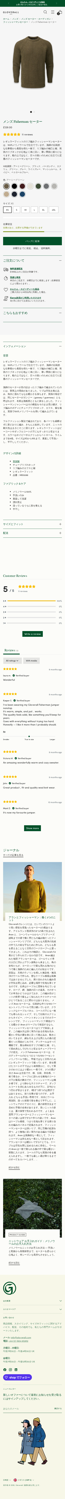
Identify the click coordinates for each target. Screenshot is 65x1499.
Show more (32, 828)
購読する (58, 1408)
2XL (53, 209)
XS (7, 209)
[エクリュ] (30, 186)
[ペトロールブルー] (22, 194)
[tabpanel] (32, 746)
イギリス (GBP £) (25, 1480)
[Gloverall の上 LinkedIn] (16, 1370)
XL (43, 209)
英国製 (16, 461)
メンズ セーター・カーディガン (36, 18)
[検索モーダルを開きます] (45, 12)
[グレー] (46, 186)
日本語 (5, 1480)
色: (13, 179)
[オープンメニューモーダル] (52, 12)
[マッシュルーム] (6, 194)
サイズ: (8, 203)
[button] (31, 112)
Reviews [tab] (11, 650)
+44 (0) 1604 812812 (18, 1340)
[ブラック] (14, 186)
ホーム (6, 18)
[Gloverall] (11, 13)
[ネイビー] (14, 194)
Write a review (32, 634)
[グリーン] (38, 186)
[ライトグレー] (54, 186)
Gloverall (19, 1485)
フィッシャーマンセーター (15, 21)
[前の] (8, 3)
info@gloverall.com (21, 1337)
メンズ (15, 18)
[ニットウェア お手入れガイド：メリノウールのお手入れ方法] (32, 1208)
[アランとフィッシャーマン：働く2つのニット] (32, 891)
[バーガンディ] (22, 186)
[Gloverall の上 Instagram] (11, 1370)
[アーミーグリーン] (6, 186)
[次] (56, 3)
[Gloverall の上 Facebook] (5, 1370)
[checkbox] (31, 661)
